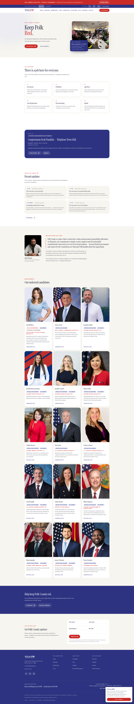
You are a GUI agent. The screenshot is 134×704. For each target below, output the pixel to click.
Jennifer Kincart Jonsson (33, 389)
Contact (91, 10)
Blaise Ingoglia (30, 560)
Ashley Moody (59, 502)
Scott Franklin (30, 502)
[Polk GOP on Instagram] (30, 673)
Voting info (104, 2)
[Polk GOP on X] (33, 673)
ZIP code (91, 628)
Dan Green (58, 445)
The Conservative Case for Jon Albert (34, 191)
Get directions (104, 688)
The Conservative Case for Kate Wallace (78, 205)
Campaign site (30, 346)
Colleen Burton (30, 445)
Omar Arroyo (58, 325)
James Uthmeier (59, 560)
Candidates (66, 10)
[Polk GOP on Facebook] (26, 673)
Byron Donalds (88, 560)
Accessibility (39, 700)
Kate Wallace (30, 325)
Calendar (85, 10)
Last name (91, 622)
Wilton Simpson (88, 502)
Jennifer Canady (59, 389)
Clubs (60, 10)
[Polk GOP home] (29, 10)
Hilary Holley (87, 389)
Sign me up (74, 636)
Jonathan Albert (88, 325)
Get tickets (119, 699)
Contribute (104, 10)
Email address (73, 628)
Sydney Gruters (88, 445)
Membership (54, 10)
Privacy (26, 700)
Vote (79, 10)
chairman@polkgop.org (30, 666)
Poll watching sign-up (77, 668)
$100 (98, 6)
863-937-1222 (28, 669)
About (42, 10)
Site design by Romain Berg (49, 700)
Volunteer (105, 6)
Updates (74, 665)
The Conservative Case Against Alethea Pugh (79, 191)
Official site (88, 346)
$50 (94, 6)
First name (72, 622)
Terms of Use (32, 700)
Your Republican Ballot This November (35, 205)
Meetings (47, 10)
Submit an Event (96, 668)
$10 (90, 6)
